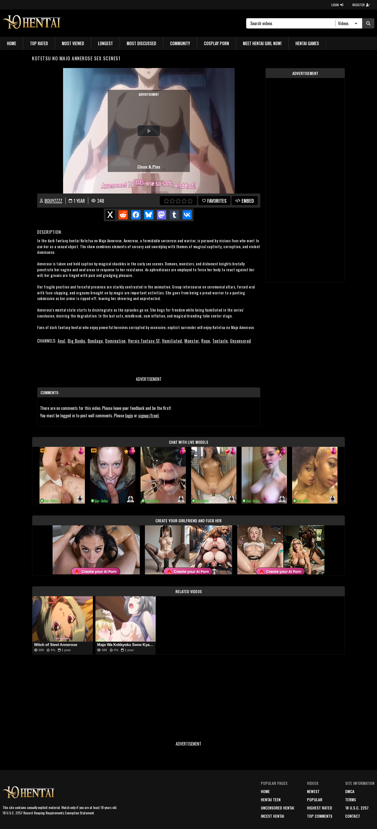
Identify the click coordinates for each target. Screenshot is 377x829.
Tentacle (220, 341)
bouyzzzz (53, 200)
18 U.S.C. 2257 (357, 808)
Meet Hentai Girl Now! (262, 43)
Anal (61, 341)
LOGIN (335, 5)
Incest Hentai (272, 816)
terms (350, 799)
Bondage (95, 341)
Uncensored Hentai (277, 808)
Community (180, 43)
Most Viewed (73, 43)
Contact (352, 816)
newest (313, 791)
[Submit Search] (368, 23)
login (129, 415)
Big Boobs (76, 341)
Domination (115, 341)
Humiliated (172, 341)
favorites (216, 200)
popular (314, 799)
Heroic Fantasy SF (144, 341)
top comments (319, 816)
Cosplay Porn (216, 43)
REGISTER (358, 5)
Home (11, 43)
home (265, 791)
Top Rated (39, 43)
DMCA (349, 791)
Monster (191, 341)
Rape (205, 341)
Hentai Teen (271, 799)
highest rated (319, 808)
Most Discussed (141, 43)
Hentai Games (307, 43)
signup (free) (148, 415)
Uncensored (240, 341)
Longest (105, 43)
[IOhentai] (33, 23)
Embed (248, 200)
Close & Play (148, 167)
